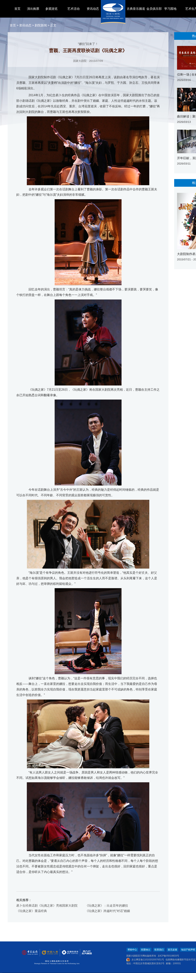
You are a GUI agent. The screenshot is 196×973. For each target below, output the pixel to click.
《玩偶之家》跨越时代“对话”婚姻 (107, 911)
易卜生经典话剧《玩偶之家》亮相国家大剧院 (47, 905)
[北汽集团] (85, 952)
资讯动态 (93, 8)
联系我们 (159, 949)
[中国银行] (30, 952)
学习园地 (170, 8)
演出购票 (33, 8)
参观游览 (51, 8)
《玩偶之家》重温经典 (31, 911)
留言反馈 (172, 949)
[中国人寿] (50, 952)
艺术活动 (73, 8)
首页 (17, 8)
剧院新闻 (41, 25)
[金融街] (68, 952)
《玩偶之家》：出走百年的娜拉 (106, 905)
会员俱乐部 (154, 8)
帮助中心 (132, 949)
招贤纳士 (145, 949)
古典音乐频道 (136, 8)
